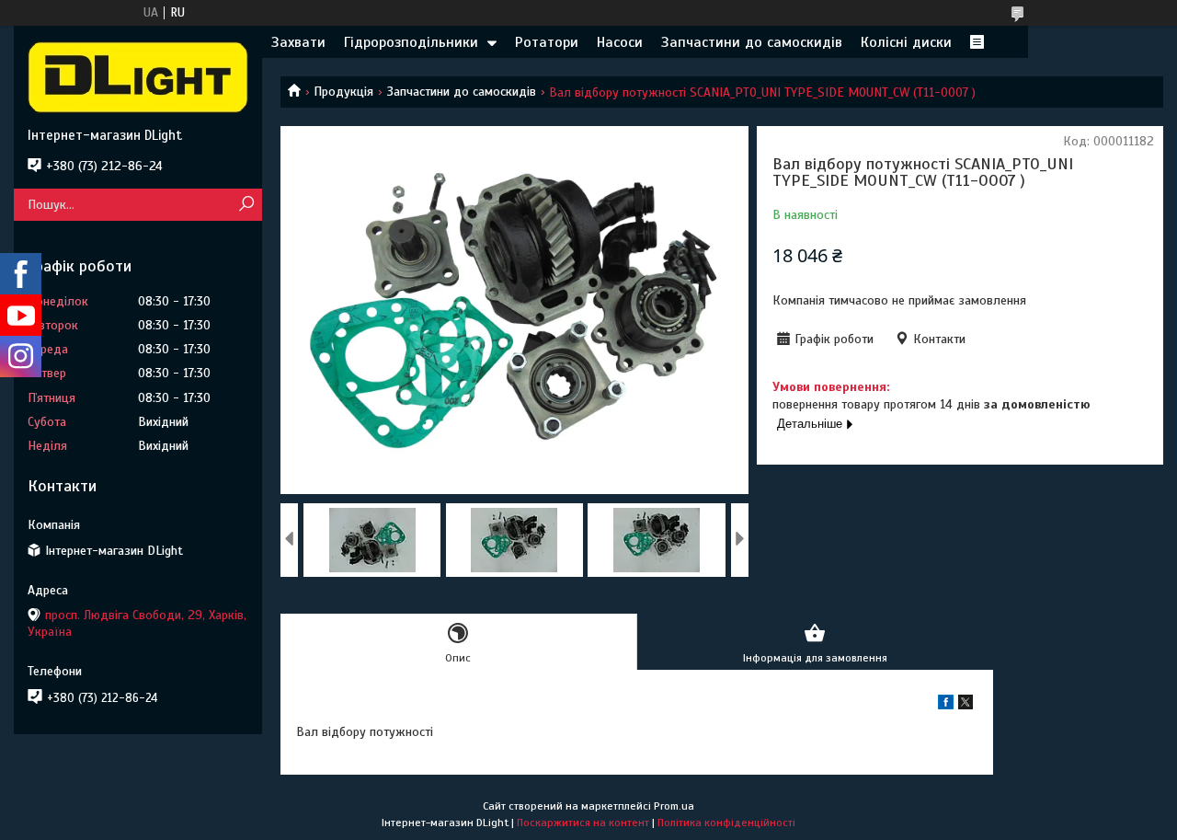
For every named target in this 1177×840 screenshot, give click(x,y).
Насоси (620, 42)
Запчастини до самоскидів (751, 42)
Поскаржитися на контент (583, 822)
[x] (965, 705)
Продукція (343, 91)
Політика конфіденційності (726, 822)
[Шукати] (246, 205)
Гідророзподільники (411, 42)
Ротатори (546, 42)
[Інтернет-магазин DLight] (138, 76)
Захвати (298, 42)
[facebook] (946, 705)
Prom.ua (674, 806)
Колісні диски (906, 42)
